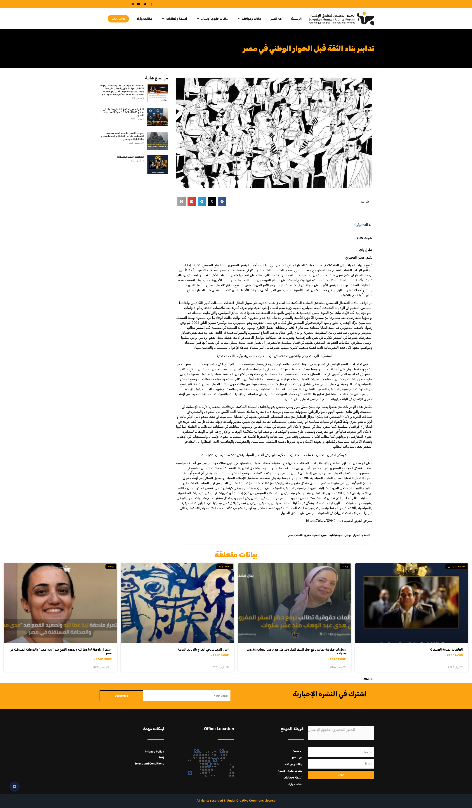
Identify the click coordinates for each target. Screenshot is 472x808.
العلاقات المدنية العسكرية (130, 156)
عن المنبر (276, 18)
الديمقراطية (336, 535)
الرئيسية (296, 18)
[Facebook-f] (151, 4)
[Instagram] (132, 4)
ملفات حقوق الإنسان (214, 18)
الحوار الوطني (352, 535)
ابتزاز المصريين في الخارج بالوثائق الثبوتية (203, 649)
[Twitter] (144, 4)
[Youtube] (138, 4)
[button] (222, 201)
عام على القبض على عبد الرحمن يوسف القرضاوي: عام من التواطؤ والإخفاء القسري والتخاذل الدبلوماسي (122, 136)
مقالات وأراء (144, 18)
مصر (291, 535)
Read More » (454, 655)
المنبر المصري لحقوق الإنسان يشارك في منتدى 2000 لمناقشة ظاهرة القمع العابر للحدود (123, 112)
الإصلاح (366, 535)
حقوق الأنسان (303, 535)
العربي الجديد (320, 535)
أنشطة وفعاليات (176, 18)
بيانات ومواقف (251, 18)
